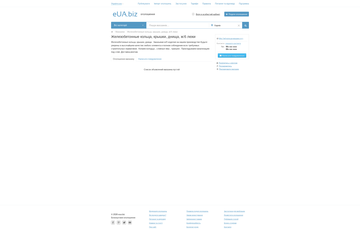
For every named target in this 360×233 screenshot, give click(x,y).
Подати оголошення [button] (238, 14)
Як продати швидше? (157, 215)
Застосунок (181, 3)
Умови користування (194, 215)
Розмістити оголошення (233, 215)
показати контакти (233, 43)
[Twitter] (124, 222)
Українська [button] (116, 3)
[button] (143, 25)
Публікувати (144, 3)
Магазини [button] (120, 31)
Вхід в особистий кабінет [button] (208, 14)
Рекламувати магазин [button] (229, 69)
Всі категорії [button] (120, 25)
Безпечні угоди (192, 227)
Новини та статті (156, 223)
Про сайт (152, 227)
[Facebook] (113, 222)
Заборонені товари (194, 219)
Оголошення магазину (123, 58)
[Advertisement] (232, 115)
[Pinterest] (119, 222)
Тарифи (194, 3)
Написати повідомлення (149, 58)
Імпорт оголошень (162, 3)
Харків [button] (217, 25)
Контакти (227, 227)
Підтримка (244, 3)
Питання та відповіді (225, 3)
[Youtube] (130, 222)
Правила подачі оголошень (197, 211)
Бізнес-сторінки (230, 223)
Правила (206, 3)
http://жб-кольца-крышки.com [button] (231, 38)
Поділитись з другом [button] (228, 62)
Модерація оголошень (158, 211)
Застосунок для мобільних (234, 211)
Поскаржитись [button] (225, 65)
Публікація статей (231, 219)
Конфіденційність (193, 223)
